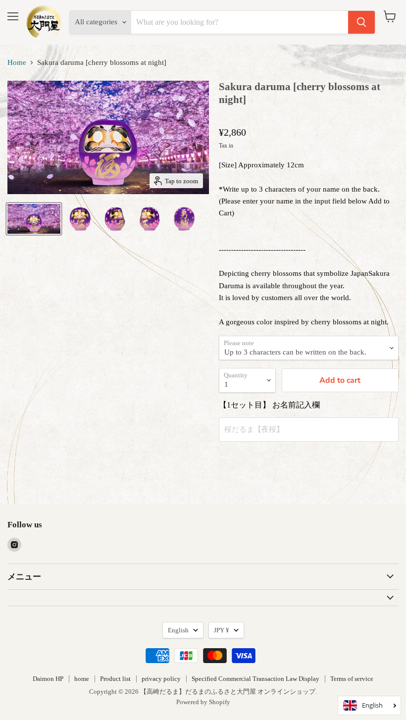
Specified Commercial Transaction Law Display (255, 678)
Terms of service (351, 678)
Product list (115, 678)
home (81, 678)
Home (16, 62)
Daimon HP (48, 678)
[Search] (361, 22)
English (178, 630)
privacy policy (161, 678)
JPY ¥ (221, 630)
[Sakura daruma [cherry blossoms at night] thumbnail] (33, 219)
